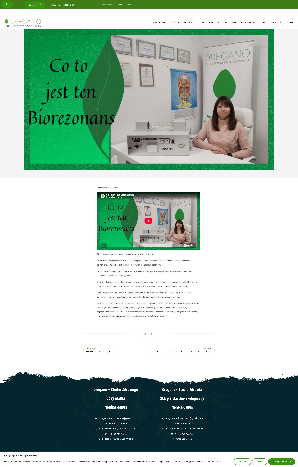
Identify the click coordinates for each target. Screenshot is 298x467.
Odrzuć (259, 461)
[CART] (7, 4)
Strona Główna (158, 22)
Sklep (264, 22)
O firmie (173, 22)
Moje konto (277, 22)
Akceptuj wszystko (282, 461)
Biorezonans (190, 22)
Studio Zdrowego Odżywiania (213, 22)
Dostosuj (242, 461)
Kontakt (290, 22)
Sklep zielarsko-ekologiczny (244, 22)
